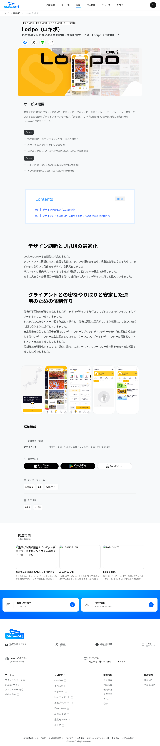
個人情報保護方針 (55, 738)
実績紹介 (17, 13)
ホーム (6, 13)
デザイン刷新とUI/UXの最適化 (58, 209)
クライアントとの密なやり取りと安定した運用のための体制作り (76, 215)
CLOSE (120, 199)
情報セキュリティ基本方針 (98, 738)
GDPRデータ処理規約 (75, 738)
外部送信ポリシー (129, 738)
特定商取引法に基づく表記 (34, 738)
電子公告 (115, 738)
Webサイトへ (117, 466)
